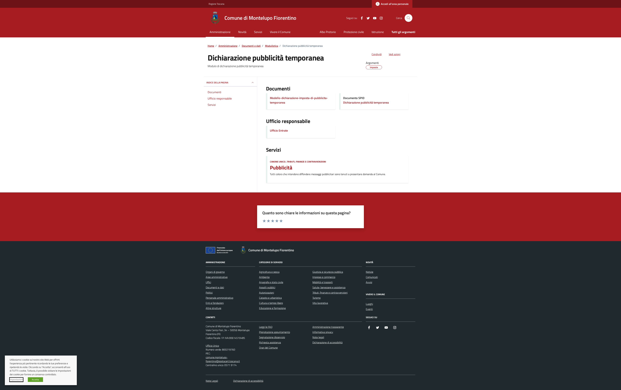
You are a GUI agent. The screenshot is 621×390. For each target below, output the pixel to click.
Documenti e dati (215, 287)
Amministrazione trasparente (328, 327)
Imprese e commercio (323, 277)
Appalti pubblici (267, 287)
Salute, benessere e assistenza (328, 287)
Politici (209, 293)
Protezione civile (354, 32)
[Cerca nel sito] (408, 18)
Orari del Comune (268, 348)
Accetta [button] (35, 379)
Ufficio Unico (212, 346)
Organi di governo (215, 272)
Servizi (258, 32)
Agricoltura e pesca (269, 272)
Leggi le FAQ (265, 327)
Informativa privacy (322, 332)
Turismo (316, 298)
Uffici (208, 282)
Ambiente (264, 277)
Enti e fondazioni (215, 303)
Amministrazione (220, 32)
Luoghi (369, 304)
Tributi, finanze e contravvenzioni (306, 161)
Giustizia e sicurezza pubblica (327, 272)
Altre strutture (213, 308)
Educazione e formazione (272, 308)
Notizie (369, 272)
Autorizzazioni (266, 293)
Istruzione (378, 32)
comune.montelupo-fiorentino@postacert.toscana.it (223, 359)
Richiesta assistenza (270, 342)
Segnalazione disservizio (272, 337)
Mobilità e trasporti (322, 282)
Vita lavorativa (320, 303)
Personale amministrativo (219, 298)
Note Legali (212, 381)
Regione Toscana (216, 4)
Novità (242, 32)
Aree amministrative (217, 277)
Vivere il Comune (280, 32)
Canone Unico (277, 161)
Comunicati (372, 277)
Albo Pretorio (328, 32)
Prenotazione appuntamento (274, 332)
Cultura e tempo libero (271, 303)
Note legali (318, 337)
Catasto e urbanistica (270, 298)
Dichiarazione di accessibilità (327, 342)
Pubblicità (281, 167)
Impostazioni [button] (16, 379)
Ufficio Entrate (279, 130)
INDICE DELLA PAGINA (217, 82)
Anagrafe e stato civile (271, 282)
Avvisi (369, 282)
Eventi (369, 309)
